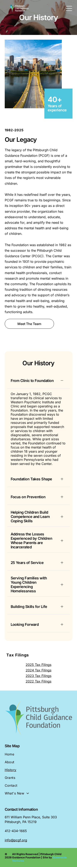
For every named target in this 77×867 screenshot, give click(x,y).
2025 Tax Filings (38, 665)
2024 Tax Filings (38, 670)
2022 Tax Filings (38, 681)
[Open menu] (69, 8)
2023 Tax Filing (38, 676)
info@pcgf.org (16, 840)
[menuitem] (38, 756)
